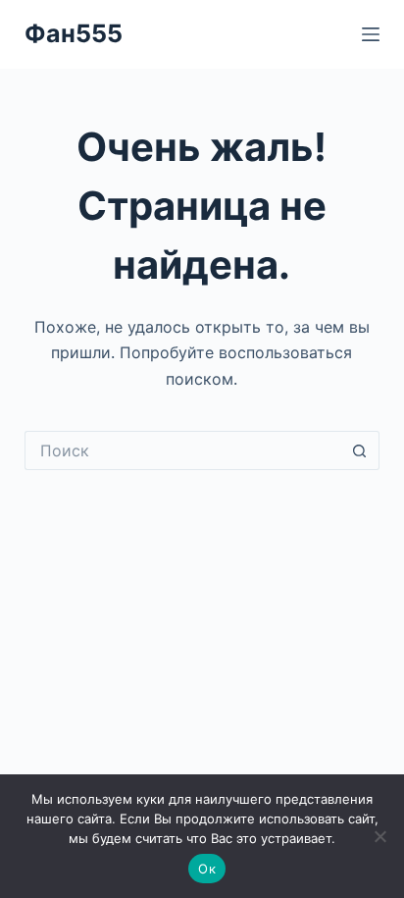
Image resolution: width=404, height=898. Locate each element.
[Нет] (379, 836)
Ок (207, 868)
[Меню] (370, 34)
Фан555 (74, 33)
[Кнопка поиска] (359, 450)
